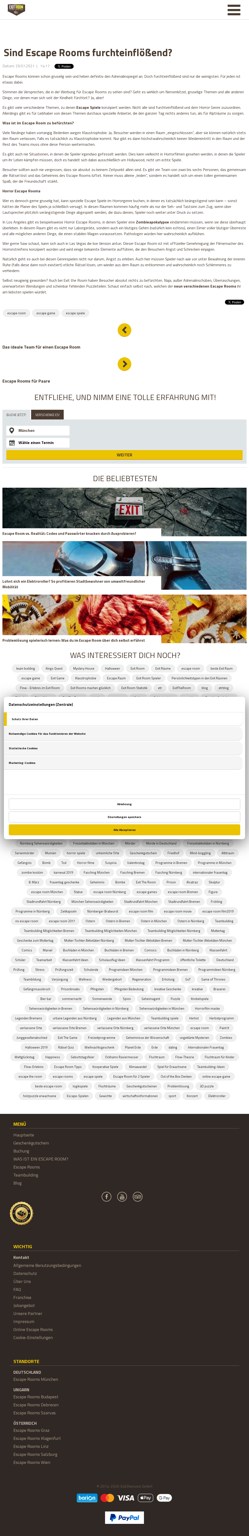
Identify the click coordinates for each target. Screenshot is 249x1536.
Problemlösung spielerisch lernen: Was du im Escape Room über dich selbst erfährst (73, 640)
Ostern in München (154, 921)
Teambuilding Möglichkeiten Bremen (49, 930)
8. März (34, 882)
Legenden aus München (123, 1018)
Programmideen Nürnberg (216, 969)
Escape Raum (116, 678)
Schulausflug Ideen (112, 959)
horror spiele (76, 853)
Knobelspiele (200, 998)
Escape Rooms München (35, 1379)
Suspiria (110, 862)
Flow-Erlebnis (34, 1066)
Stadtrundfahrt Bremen (184, 901)
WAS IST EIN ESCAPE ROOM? (40, 1159)
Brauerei (219, 989)
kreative (197, 989)
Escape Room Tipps (68, 1066)
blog (205, 687)
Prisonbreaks (70, 989)
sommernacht (71, 998)
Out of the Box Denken (176, 1076)
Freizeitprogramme (101, 1037)
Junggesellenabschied (32, 1037)
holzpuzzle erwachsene (39, 1095)
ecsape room (199, 1027)
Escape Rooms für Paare (26, 381)
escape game (45, 313)
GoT (188, 979)
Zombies (226, 1037)
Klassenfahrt (218, 950)
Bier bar (45, 998)
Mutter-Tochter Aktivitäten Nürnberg (89, 940)
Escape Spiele (88, 107)
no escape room (26, 921)
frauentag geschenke (64, 882)
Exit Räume (163, 668)
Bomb (46, 862)
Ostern (90, 921)
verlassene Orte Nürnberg (115, 1027)
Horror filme (85, 862)
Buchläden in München (78, 950)
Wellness (85, 979)
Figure (213, 891)
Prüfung (19, 969)
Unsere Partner (27, 1313)
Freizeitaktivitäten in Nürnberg (208, 843)
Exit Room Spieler (148, 678)
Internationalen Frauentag (206, 1047)
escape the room (30, 1076)
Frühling (216, 901)
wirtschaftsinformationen (140, 1095)
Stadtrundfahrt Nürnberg (44, 901)
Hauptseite (23, 1135)
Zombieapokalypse (152, 222)
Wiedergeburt (112, 979)
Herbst (194, 1018)
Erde (154, 1047)
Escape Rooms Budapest (35, 1396)
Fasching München (97, 872)
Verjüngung (60, 979)
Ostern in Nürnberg (191, 921)
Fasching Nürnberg (168, 872)
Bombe (120, 882)
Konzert (192, 1095)
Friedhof (173, 853)
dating (173, 1047)
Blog (17, 1183)
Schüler (20, 959)
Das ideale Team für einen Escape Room (41, 347)
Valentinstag (136, 862)
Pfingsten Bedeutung (129, 989)
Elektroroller (217, 1095)
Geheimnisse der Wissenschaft (147, 1037)
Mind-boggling (200, 853)
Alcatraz (192, 882)
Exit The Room (146, 882)
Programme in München (214, 862)
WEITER (124, 455)
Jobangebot (24, 1305)
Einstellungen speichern (124, 817)
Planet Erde (133, 1047)
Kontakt (21, 1257)
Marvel (47, 950)
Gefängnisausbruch (36, 989)
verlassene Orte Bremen (70, 1027)
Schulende (91, 969)
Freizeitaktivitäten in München (93, 843)
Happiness (52, 1057)
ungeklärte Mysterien (194, 1037)
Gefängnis (25, 862)
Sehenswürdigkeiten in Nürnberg (106, 1008)
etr (160, 687)
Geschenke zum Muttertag (35, 940)
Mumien (50, 853)
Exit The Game (67, 1037)
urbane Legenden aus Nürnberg (75, 1018)
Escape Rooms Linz (31, 1446)
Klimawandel (138, 1066)
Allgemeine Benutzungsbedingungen (47, 1265)
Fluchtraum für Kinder (219, 1057)
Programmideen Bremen (170, 969)
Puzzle (175, 998)
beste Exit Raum (222, 668)
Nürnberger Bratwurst (102, 911)
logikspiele (80, 1086)
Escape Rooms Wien (31, 1462)
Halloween (112, 668)
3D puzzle (207, 1086)
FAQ (17, 1289)
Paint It (224, 1027)
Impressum (23, 1321)
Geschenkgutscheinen (141, 1086)
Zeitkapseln (69, 911)
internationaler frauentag (210, 872)
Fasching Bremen (132, 872)
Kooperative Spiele (105, 1066)
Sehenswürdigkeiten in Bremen (50, 1008)
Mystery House (83, 668)
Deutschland (225, 959)
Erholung (168, 979)
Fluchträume (107, 1086)
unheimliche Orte (107, 853)
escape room (16, 313)
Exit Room (138, 668)
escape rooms (63, 1076)
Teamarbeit (44, 959)
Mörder (130, 843)
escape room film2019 (217, 911)
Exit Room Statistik (134, 687)
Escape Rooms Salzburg (35, 1454)
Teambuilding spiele (164, 1018)
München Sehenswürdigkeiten (92, 901)
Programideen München (125, 969)
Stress (39, 969)
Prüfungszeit (64, 969)
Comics (27, 950)
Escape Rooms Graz (31, 1430)
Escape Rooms (26, 1167)
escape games (147, 891)
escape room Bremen (183, 891)
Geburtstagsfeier (82, 1057)
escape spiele (75, 313)
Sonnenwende (102, 998)
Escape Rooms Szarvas (34, 1412)
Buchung (21, 1151)
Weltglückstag (25, 1057)
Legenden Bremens (28, 1018)
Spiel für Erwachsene (172, 1066)
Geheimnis (97, 882)
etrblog (224, 687)
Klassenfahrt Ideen (75, 959)
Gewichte (105, 1095)
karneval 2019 (63, 872)
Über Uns (22, 1281)
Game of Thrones (213, 979)
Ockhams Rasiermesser (121, 1057)
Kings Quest (54, 668)
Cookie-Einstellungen (33, 1337)
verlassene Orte (31, 1027)
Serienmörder (24, 853)
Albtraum (228, 853)
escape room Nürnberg (109, 891)
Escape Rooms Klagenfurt (37, 1438)
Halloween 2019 (36, 1047)
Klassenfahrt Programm (152, 959)
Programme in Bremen (171, 862)
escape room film (141, 911)
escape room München (47, 891)
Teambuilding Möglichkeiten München (111, 930)
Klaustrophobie (85, 678)
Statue (78, 891)
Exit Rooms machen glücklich (91, 687)
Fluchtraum (157, 1057)
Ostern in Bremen (118, 921)
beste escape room (48, 1086)
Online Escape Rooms (33, 1329)
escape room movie (178, 911)
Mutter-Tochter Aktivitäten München (207, 940)
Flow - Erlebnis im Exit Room (40, 687)
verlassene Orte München (162, 1027)
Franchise (22, 1297)
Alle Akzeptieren (125, 830)
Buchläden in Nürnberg (183, 950)
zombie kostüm (32, 872)
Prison (171, 882)
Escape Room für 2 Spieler (131, 1076)
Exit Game (57, 678)
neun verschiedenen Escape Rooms (205, 286)
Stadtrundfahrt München (141, 901)
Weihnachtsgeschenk (99, 1047)
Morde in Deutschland (161, 843)
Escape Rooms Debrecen (36, 1404)
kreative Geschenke (167, 989)
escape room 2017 (62, 921)
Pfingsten (97, 989)
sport (172, 1095)
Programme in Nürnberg (33, 911)
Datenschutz (25, 1273)
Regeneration (141, 979)
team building (25, 668)
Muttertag (218, 930)
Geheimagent (151, 998)
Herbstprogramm (221, 1018)
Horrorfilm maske (207, 1008)
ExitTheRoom (182, 687)
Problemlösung (178, 1086)
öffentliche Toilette (193, 959)
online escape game (216, 1076)
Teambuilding (224, 921)
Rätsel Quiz (66, 1047)
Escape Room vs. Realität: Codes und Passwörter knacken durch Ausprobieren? (69, 533)
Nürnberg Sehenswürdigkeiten (41, 843)
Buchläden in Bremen (119, 950)
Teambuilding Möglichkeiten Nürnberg (174, 930)
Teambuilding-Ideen (211, 1066)
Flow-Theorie (184, 1057)
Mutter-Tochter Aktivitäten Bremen (148, 940)
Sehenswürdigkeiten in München (161, 1008)
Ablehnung (124, 804)
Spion (127, 998)
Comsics (150, 950)
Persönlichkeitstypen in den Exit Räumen (199, 678)
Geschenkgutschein (143, 853)
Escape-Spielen (78, 1095)
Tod (63, 862)
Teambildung (32, 979)
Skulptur (214, 882)
